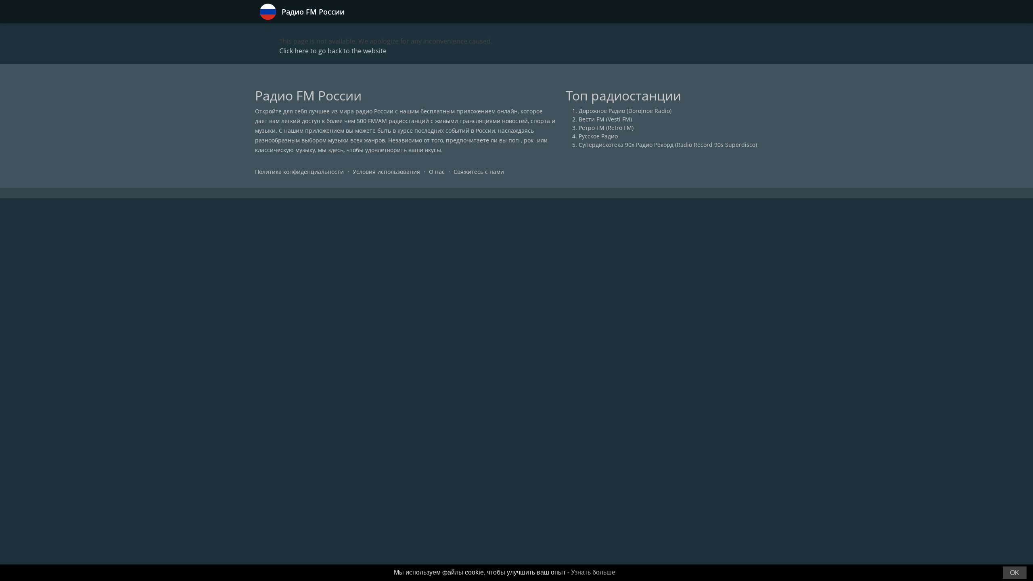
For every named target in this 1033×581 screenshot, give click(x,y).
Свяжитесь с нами (479, 172)
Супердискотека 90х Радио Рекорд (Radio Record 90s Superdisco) (668, 144)
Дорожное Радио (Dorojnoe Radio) (625, 111)
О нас (437, 172)
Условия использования (386, 172)
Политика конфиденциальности (299, 172)
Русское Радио (598, 136)
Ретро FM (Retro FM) (606, 128)
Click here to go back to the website (333, 50)
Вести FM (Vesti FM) (605, 119)
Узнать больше (593, 572)
